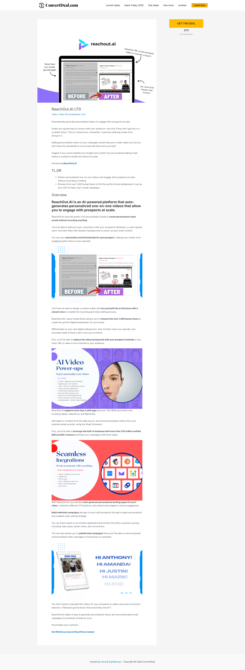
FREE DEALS (153, 5)
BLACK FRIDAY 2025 (134, 5)
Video (54, 114)
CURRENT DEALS (113, 5)
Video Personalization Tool (72, 114)
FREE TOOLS (168, 5)
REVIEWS (182, 5)
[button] (200, 5)
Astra (103, 661)
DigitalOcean (115, 661)
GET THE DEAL (186, 23)
